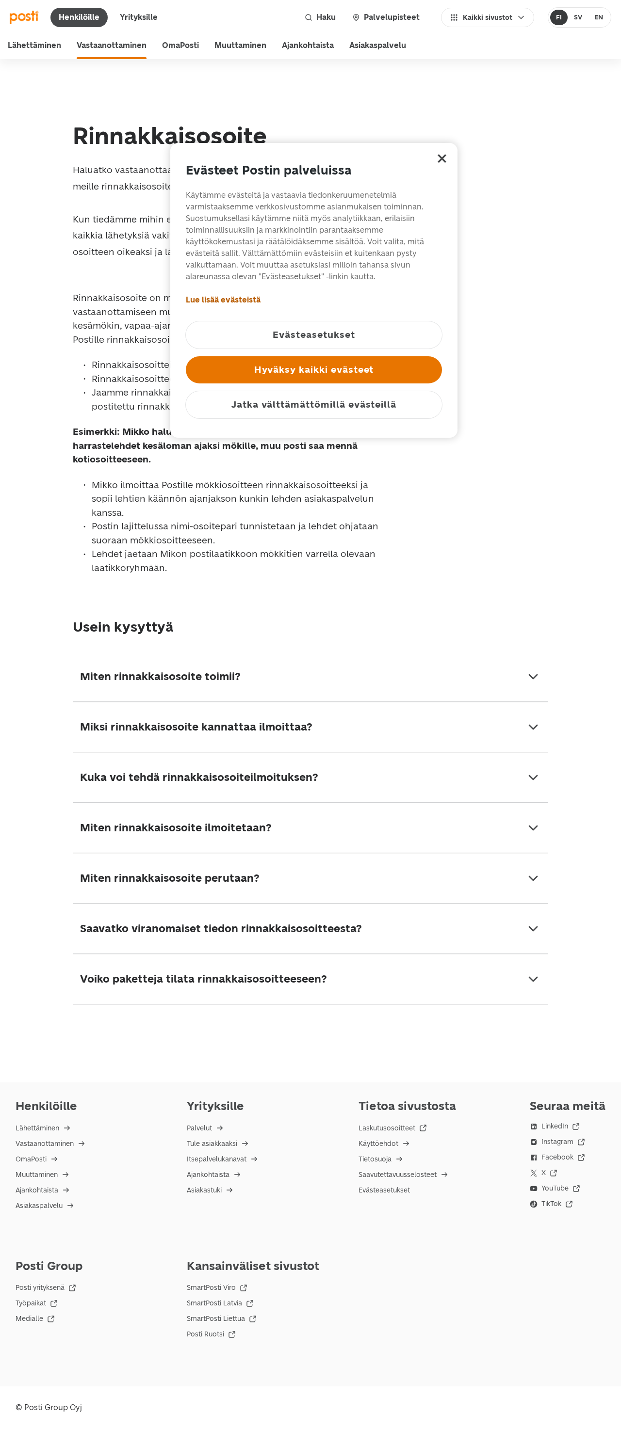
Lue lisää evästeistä (223, 299)
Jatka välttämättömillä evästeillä (313, 404)
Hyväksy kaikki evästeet (314, 369)
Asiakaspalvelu (377, 45)
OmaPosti (180, 45)
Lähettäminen (34, 45)
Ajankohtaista (308, 45)
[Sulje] (442, 158)
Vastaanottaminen (112, 45)
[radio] (559, 17)
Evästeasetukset (384, 1190)
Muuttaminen (240, 45)
